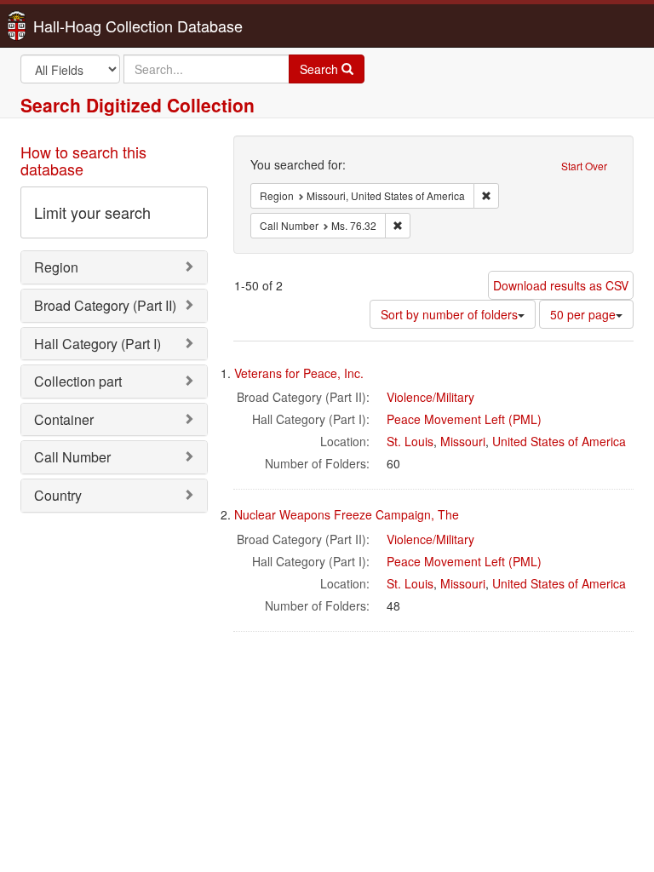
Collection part (78, 381)
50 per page (583, 314)
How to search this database (83, 160)
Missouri (462, 441)
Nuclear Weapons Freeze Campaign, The (346, 514)
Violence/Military (430, 396)
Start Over (584, 165)
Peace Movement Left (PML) (464, 418)
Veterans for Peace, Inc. (299, 373)
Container (64, 419)
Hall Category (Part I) (97, 343)
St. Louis (410, 441)
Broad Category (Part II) (105, 305)
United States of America (559, 441)
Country (58, 495)
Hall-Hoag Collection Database (84, 25)
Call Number (72, 457)
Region (56, 267)
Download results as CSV (560, 285)
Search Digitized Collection (137, 105)
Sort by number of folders (449, 314)
